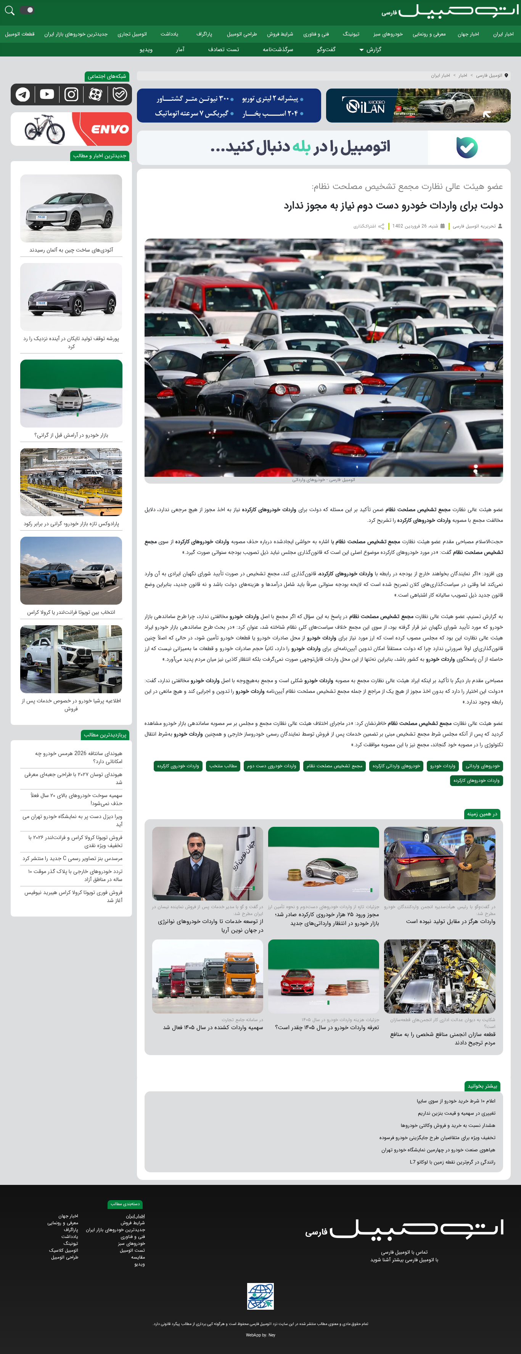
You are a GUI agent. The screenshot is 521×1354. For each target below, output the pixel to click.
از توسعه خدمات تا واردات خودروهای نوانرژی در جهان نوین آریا (210, 926)
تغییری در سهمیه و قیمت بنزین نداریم (456, 1113)
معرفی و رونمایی (429, 34)
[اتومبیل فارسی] (324, 148)
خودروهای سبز (388, 34)
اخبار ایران (503, 34)
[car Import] (323, 863)
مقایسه (138, 1257)
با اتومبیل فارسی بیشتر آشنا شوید (404, 1260)
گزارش (374, 49)
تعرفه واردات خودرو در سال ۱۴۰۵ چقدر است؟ (327, 1027)
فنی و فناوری (316, 34)
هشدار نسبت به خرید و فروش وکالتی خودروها (448, 1126)
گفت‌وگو (326, 49)
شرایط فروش (280, 34)
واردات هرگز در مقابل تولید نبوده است (450, 921)
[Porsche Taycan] (71, 295)
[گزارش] (363, 50)
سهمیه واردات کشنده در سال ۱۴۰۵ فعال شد (213, 1027)
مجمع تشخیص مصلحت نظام (334, 766)
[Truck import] (207, 976)
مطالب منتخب (223, 766)
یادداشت (169, 34)
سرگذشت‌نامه (278, 49)
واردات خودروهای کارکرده (476, 780)
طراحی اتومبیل (242, 34)
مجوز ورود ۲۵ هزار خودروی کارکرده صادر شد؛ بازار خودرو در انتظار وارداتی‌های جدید (327, 919)
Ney (272, 1335)
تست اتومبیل (132, 1250)
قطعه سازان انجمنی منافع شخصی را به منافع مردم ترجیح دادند (442, 1039)
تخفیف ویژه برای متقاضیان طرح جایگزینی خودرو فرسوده (437, 1138)
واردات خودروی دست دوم (271, 766)
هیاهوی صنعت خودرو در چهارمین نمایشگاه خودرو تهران (438, 1150)
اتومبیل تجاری (132, 34)
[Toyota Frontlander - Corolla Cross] (71, 569)
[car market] (71, 392)
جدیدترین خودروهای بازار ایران (76, 34)
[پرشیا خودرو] (229, 106)
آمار (180, 49)
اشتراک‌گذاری (365, 226)
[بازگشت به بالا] (12, 1341)
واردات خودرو (442, 766)
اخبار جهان (468, 34)
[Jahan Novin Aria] (207, 863)
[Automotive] (71, 480)
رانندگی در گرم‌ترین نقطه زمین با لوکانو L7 (452, 1162)
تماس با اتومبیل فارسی (404, 1252)
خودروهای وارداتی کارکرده (396, 766)
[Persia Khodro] (71, 657)
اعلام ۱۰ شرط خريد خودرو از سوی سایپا (456, 1101)
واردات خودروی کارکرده (178, 766)
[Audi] (71, 206)
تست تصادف (223, 49)
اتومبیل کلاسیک (63, 1250)
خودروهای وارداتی (483, 766)
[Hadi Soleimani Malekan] (439, 863)
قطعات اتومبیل (19, 34)
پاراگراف (204, 34)
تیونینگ (351, 34)
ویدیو (146, 49)
